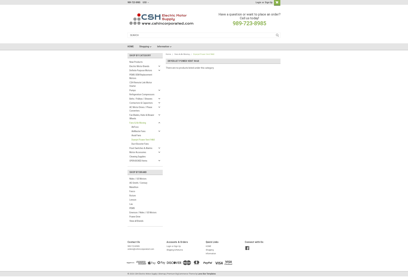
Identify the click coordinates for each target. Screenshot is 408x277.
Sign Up (268, 2)
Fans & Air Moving (137, 122)
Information (163, 46)
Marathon (133, 187)
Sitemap (162, 274)
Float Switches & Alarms (140, 148)
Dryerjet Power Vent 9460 (143, 139)
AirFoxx (135, 127)
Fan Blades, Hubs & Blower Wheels (141, 117)
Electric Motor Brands (139, 66)
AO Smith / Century (138, 182)
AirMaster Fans (138, 131)
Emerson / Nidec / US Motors (143, 212)
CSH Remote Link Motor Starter (140, 84)
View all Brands (136, 220)
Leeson (132, 199)
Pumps (132, 90)
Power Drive (134, 216)
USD (145, 2)
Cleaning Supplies (137, 156)
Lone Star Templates (207, 274)
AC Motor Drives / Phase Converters (140, 109)
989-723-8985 (249, 23)
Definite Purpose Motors (140, 70)
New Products (136, 62)
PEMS (132, 208)
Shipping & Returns (175, 250)
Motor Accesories (137, 152)
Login (258, 2)
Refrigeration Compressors (141, 94)
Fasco (132, 191)
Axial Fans (136, 135)
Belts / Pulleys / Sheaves (140, 98)
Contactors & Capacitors (141, 102)
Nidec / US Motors (137, 178)
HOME (130, 46)
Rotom (132, 195)
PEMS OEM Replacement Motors (140, 76)
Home (168, 54)
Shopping (144, 46)
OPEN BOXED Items (138, 160)
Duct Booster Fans (140, 143)
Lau (131, 204)
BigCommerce (181, 274)
